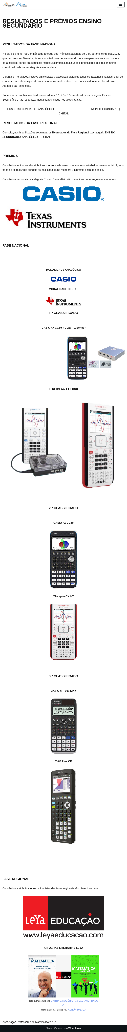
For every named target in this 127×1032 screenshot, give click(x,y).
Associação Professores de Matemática (25, 1022)
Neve (49, 1028)
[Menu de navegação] (121, 4)
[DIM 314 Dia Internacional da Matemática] (15, 4)
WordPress (74, 1028)
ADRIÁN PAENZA (77, 1009)
